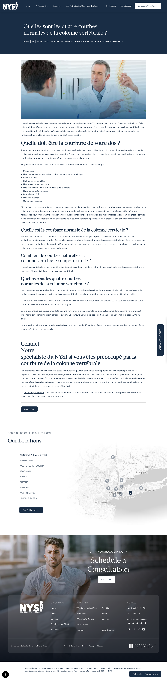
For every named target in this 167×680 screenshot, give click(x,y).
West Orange (27, 493)
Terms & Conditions (72, 646)
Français (112, 6)
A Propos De (42, 6)
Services (57, 6)
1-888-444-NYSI (105, 671)
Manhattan (26, 460)
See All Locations (31, 510)
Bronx (23, 476)
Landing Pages (28, 498)
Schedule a (108, 561)
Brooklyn (25, 471)
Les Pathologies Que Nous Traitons (82, 6)
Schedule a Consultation (147, 6)
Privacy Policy (88, 646)
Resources (55, 629)
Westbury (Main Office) (33, 454)
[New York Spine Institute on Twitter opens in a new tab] (139, 629)
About (53, 613)
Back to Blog (29, 409)
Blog (39, 41)
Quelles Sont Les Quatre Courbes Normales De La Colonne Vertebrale (83, 41)
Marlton (24, 487)
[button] (5, 674)
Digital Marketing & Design (145, 646)
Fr (33, 41)
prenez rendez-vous (83, 382)
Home (27, 6)
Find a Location (126, 6)
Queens (23, 482)
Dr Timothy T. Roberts (34, 392)
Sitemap (100, 646)
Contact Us (106, 579)
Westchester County (31, 465)
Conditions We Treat (60, 624)
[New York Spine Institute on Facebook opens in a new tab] (134, 629)
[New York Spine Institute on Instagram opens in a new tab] (129, 629)
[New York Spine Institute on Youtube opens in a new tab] (143, 629)
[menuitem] (129, 629)
